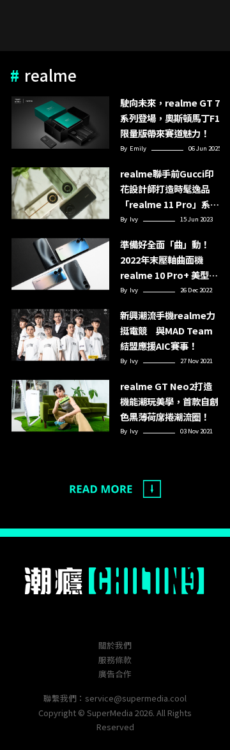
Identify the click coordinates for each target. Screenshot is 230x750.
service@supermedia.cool (136, 698)
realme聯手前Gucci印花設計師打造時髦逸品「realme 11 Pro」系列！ (166, 189)
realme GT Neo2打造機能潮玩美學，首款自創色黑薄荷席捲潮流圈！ (169, 401)
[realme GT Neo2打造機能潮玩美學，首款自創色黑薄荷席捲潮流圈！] (60, 406)
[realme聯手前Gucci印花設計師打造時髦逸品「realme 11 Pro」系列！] (60, 193)
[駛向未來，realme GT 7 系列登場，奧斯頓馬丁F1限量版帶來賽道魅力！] (60, 123)
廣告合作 (115, 674)
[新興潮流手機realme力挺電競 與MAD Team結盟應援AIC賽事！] (60, 335)
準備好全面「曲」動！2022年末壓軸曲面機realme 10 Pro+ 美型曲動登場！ (169, 260)
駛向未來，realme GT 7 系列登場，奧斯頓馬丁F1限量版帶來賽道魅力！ (170, 118)
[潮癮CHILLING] (115, 580)
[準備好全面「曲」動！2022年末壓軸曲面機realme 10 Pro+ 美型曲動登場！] (60, 264)
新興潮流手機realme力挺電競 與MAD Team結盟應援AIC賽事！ (167, 330)
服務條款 (115, 660)
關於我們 (115, 645)
